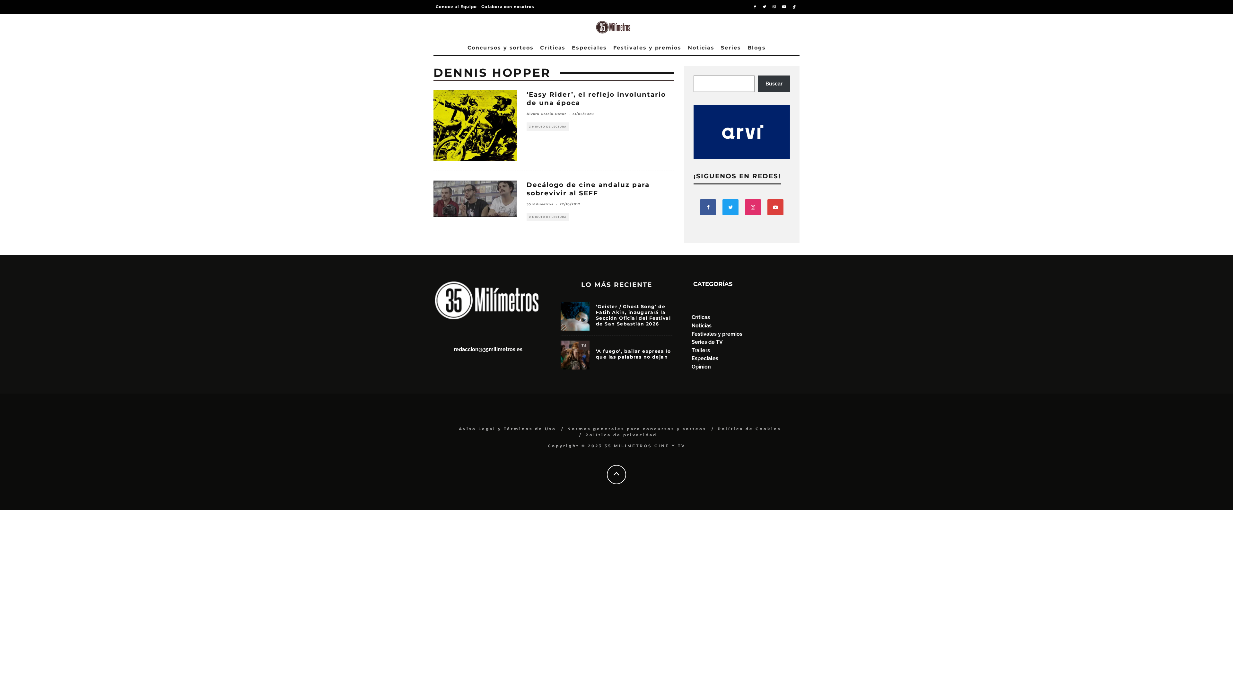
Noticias (701, 48)
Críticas (552, 48)
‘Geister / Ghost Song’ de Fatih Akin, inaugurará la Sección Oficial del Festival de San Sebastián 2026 (633, 315)
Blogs (757, 48)
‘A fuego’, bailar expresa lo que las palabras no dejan (633, 354)
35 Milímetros (540, 204)
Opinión (701, 367)
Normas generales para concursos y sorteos (636, 428)
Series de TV (707, 342)
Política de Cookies (749, 428)
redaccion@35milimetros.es (488, 349)
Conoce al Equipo (456, 6)
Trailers (701, 350)
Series (731, 48)
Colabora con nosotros (507, 6)
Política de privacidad (621, 434)
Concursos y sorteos (501, 48)
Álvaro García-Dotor (546, 114)
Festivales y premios (647, 48)
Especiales (589, 48)
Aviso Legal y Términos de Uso (507, 428)
